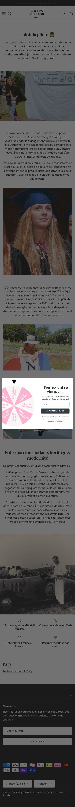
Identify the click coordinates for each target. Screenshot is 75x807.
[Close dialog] (71, 380)
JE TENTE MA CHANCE (55, 411)
